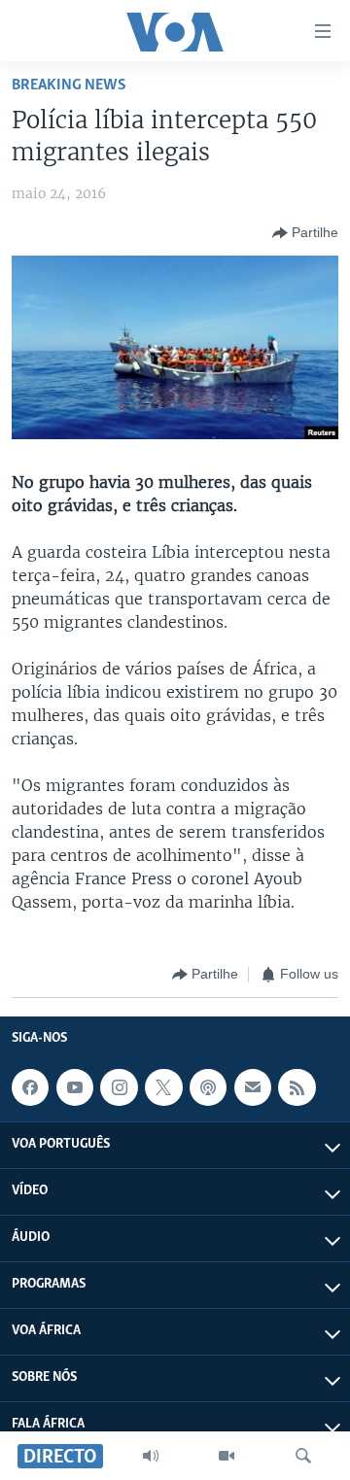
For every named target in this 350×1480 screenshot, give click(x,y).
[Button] (305, 233)
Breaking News (69, 85)
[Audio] (151, 1455)
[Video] (226, 1455)
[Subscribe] (252, 1087)
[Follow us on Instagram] (118, 1087)
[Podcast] (208, 1087)
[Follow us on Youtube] (74, 1087)
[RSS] (296, 1087)
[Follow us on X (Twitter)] (163, 1087)
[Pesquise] (303, 1455)
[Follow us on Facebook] (30, 1087)
